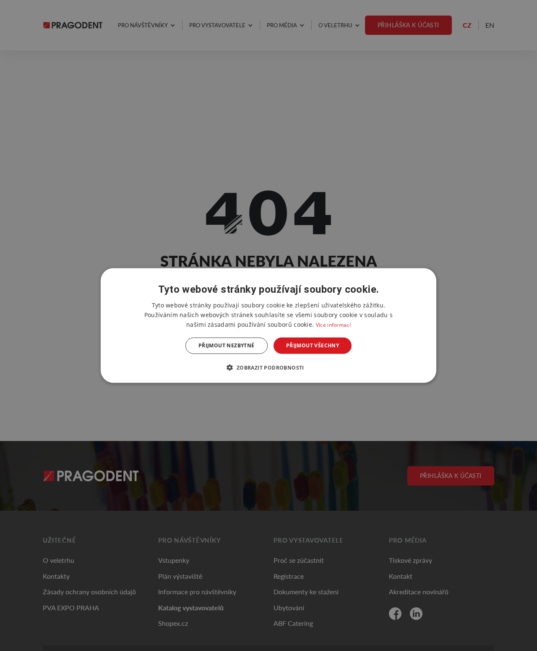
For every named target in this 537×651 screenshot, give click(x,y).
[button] (268, 367)
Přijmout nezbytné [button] (226, 345)
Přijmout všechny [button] (312, 345)
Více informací (333, 324)
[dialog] (268, 325)
